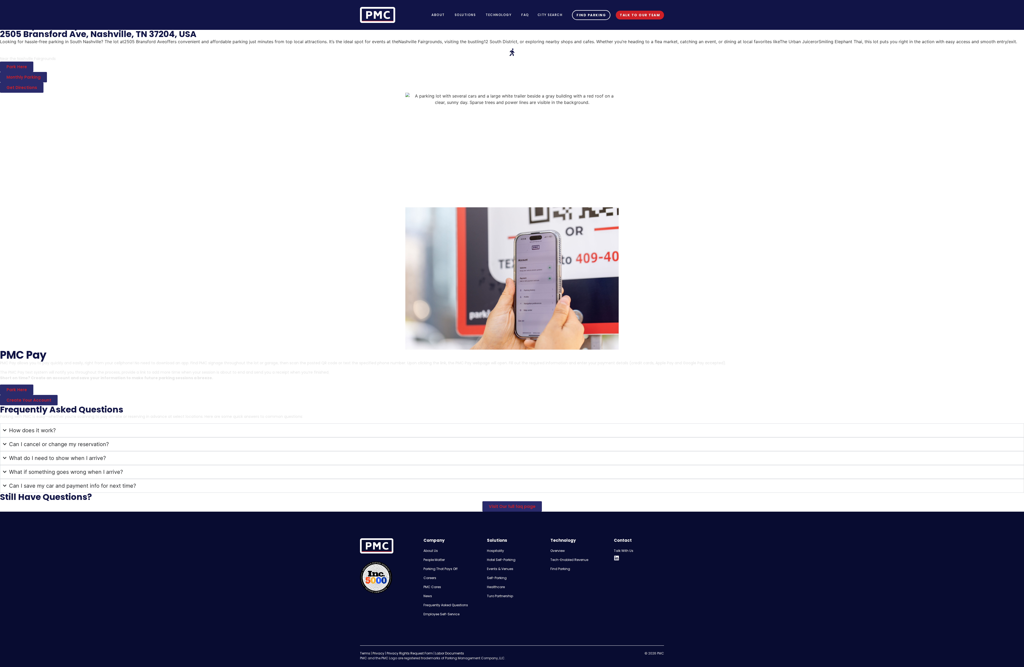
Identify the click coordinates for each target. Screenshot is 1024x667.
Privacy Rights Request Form (410, 653)
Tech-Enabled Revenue (569, 559)
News (427, 596)
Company (434, 540)
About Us (430, 550)
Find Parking (560, 569)
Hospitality (495, 550)
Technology (563, 540)
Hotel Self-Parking (501, 559)
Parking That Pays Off (440, 569)
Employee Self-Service (441, 614)
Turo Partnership (500, 596)
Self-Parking (497, 578)
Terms (365, 653)
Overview (557, 550)
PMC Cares (432, 587)
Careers (429, 578)
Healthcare (496, 587)
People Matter (434, 559)
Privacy (378, 653)
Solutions (497, 540)
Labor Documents (449, 653)
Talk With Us (623, 550)
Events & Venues (500, 569)
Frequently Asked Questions (445, 605)
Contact (623, 540)
